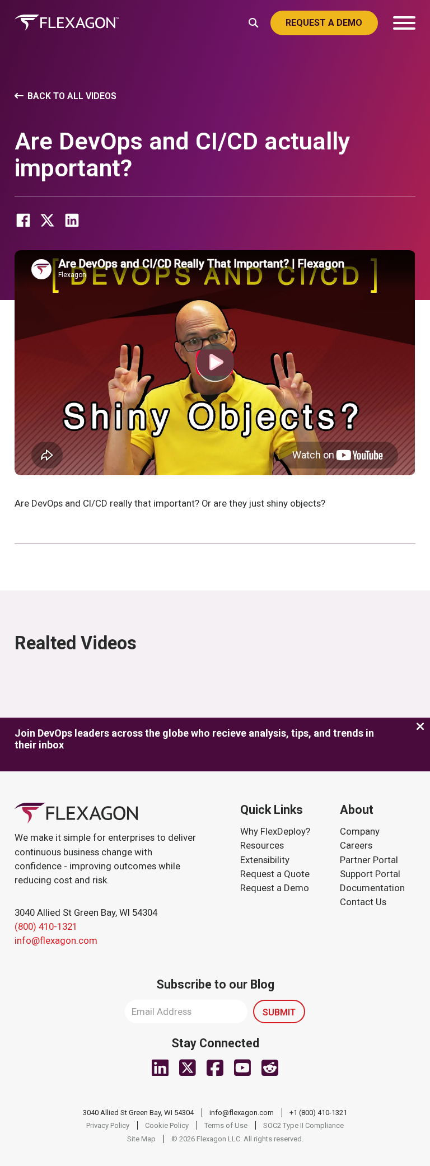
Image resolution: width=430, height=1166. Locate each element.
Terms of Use (225, 1125)
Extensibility (264, 859)
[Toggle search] (253, 22)
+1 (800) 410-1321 (318, 1112)
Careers (356, 845)
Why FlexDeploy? (275, 831)
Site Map (141, 1139)
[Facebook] (23, 220)
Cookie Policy (167, 1125)
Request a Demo (274, 887)
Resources (262, 845)
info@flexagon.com (56, 940)
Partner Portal (369, 859)
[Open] (404, 23)
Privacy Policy (107, 1125)
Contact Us (363, 901)
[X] (47, 220)
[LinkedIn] (71, 220)
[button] (215, 363)
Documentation (372, 887)
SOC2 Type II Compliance (303, 1125)
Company (360, 831)
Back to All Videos (71, 96)
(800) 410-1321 (46, 926)
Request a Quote (275, 873)
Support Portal (370, 873)
